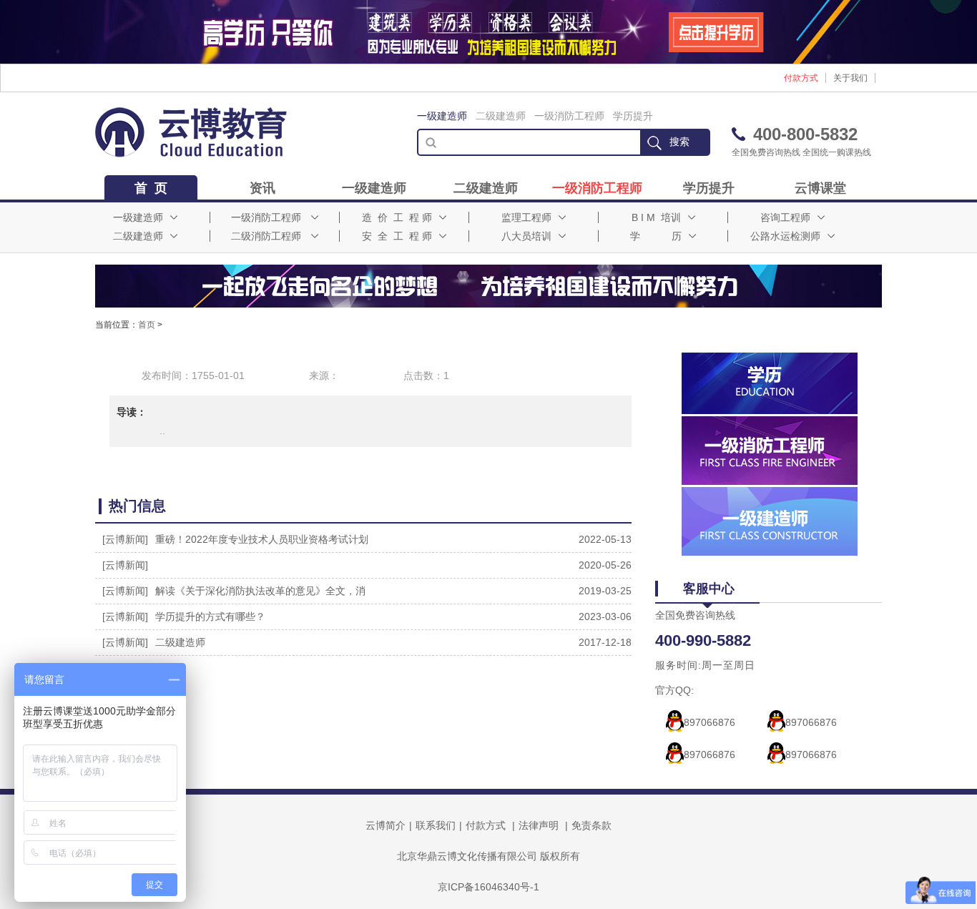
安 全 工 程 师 (397, 236)
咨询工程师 (785, 217)
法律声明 (539, 825)
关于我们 (850, 78)
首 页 (150, 188)
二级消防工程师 (266, 236)
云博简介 (385, 825)
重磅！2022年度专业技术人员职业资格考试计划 (261, 539)
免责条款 (591, 825)
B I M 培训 (656, 217)
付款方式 (801, 78)
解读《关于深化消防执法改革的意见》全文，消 (260, 590)
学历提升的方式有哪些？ (210, 616)
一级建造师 (442, 116)
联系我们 (436, 825)
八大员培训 (526, 236)
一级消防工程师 (569, 116)
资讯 (262, 188)
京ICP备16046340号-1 (488, 887)
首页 (146, 325)
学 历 (656, 236)
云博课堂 (820, 188)
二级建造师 (501, 116)
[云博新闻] (125, 539)
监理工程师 (526, 217)
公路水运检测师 (785, 236)
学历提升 (633, 116)
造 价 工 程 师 (397, 217)
